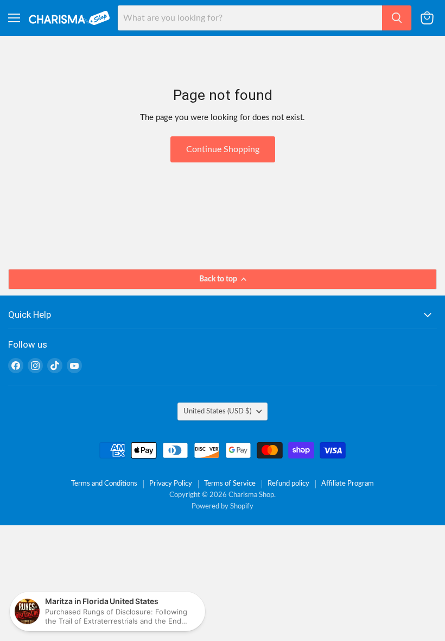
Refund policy (288, 483)
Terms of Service (230, 483)
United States (217, 411)
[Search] (396, 17)
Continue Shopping (222, 149)
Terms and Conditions (104, 483)
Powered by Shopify (222, 506)
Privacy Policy (170, 483)
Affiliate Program (347, 483)
